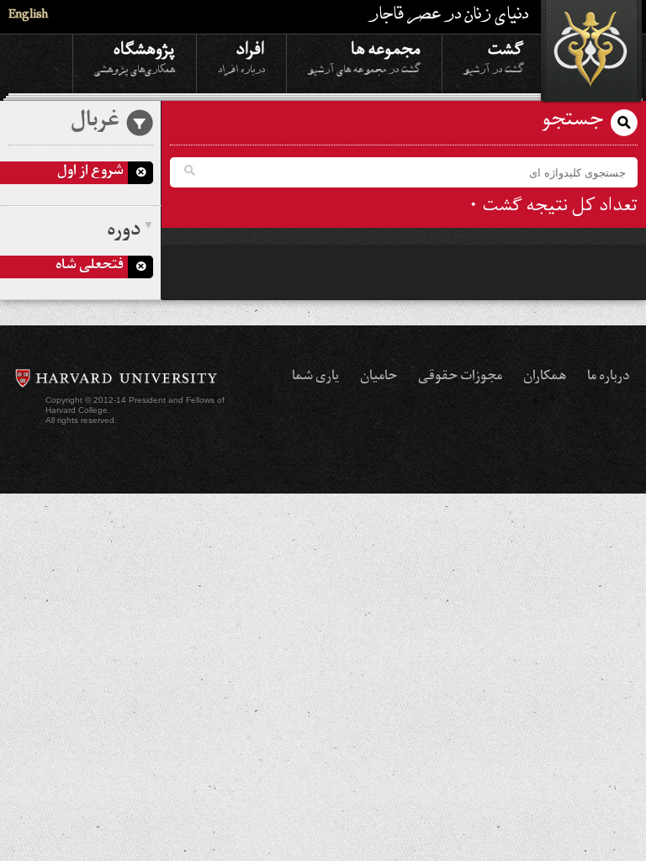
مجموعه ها (364, 56)
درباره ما (608, 377)
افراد (241, 56)
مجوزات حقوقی (460, 377)
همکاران (544, 377)
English (28, 16)
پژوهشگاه (134, 56)
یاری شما (315, 377)
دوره (123, 232)
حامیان (378, 377)
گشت (493, 56)
